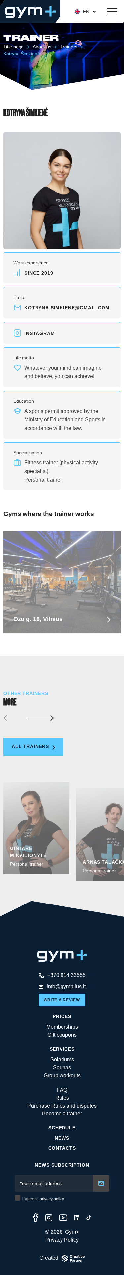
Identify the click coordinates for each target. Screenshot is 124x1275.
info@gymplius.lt (66, 986)
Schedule (62, 1127)
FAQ (62, 1090)
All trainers (31, 746)
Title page (13, 46)
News (62, 1138)
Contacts (62, 1148)
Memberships (62, 1027)
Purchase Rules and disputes (62, 1106)
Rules (62, 1098)
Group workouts (62, 1075)
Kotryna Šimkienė (21, 53)
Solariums (62, 1059)
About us (42, 46)
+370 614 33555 (66, 975)
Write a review (62, 1000)
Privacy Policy (62, 1240)
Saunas (62, 1067)
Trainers (68, 46)
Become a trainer (62, 1113)
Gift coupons (62, 1035)
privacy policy (52, 1199)
